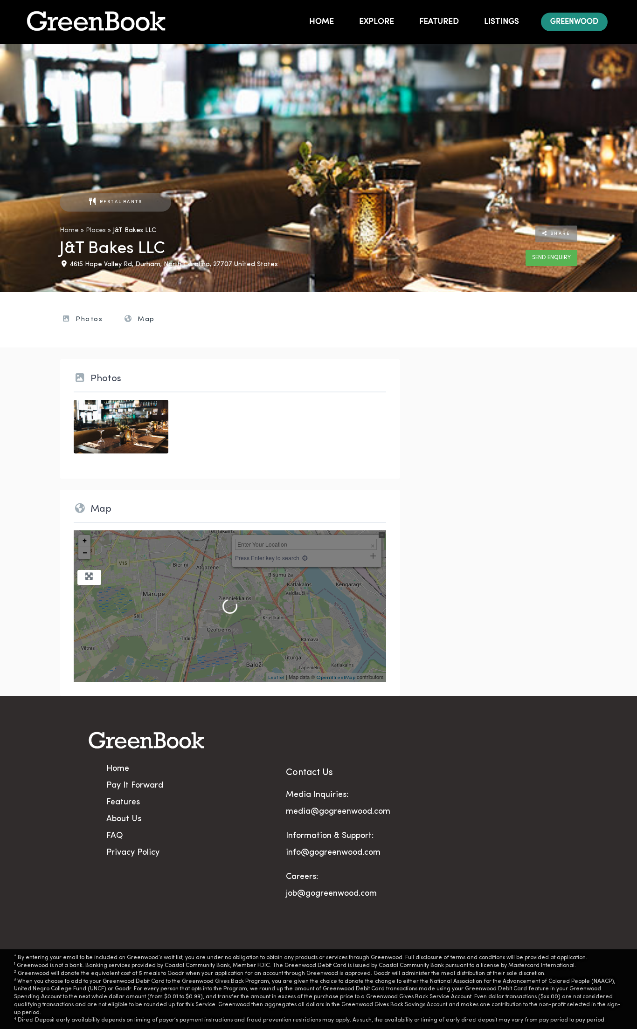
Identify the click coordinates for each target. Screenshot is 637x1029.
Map (145, 319)
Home (69, 230)
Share (559, 234)
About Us (123, 819)
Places (96, 230)
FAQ (114, 836)
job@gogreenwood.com (331, 894)
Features (123, 802)
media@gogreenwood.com (338, 812)
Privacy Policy (132, 853)
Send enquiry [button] (551, 258)
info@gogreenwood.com (333, 853)
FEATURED (439, 22)
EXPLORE (376, 22)
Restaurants (121, 202)
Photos (88, 319)
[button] (574, 22)
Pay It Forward (134, 786)
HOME (321, 22)
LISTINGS (501, 22)
